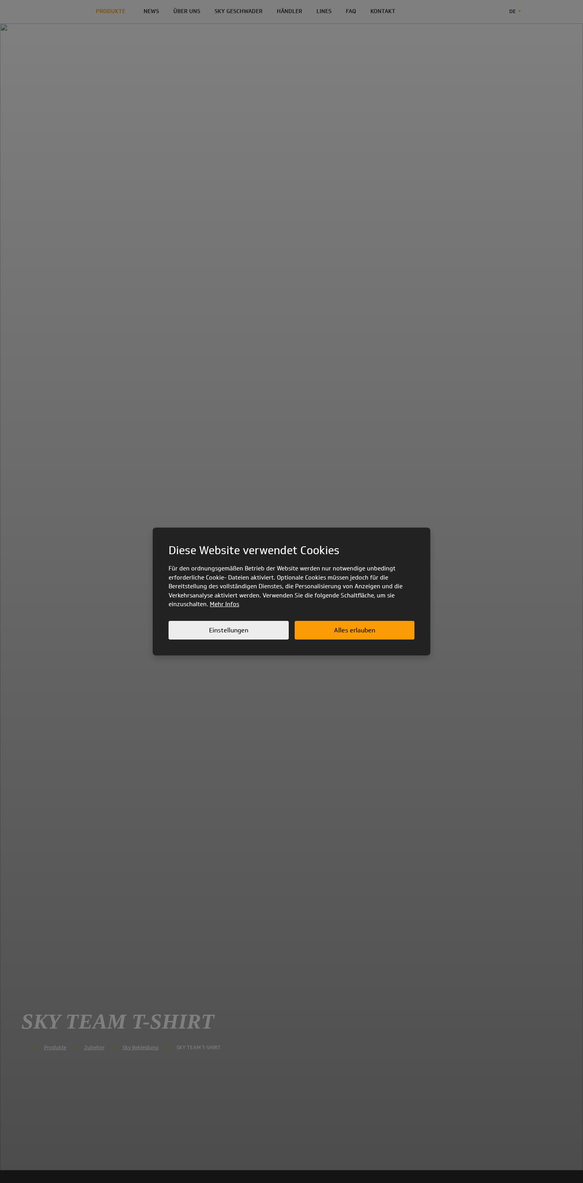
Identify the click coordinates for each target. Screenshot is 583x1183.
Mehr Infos (224, 604)
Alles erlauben (354, 630)
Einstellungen (228, 630)
